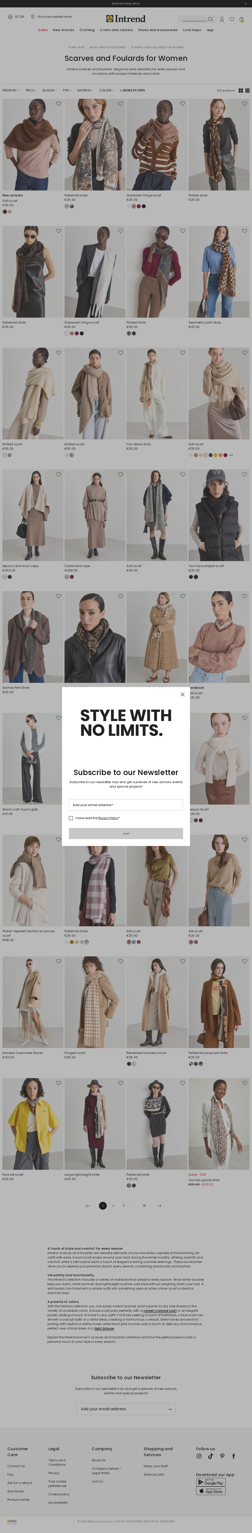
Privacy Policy (108, 818)
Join (126, 833)
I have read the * (97, 818)
